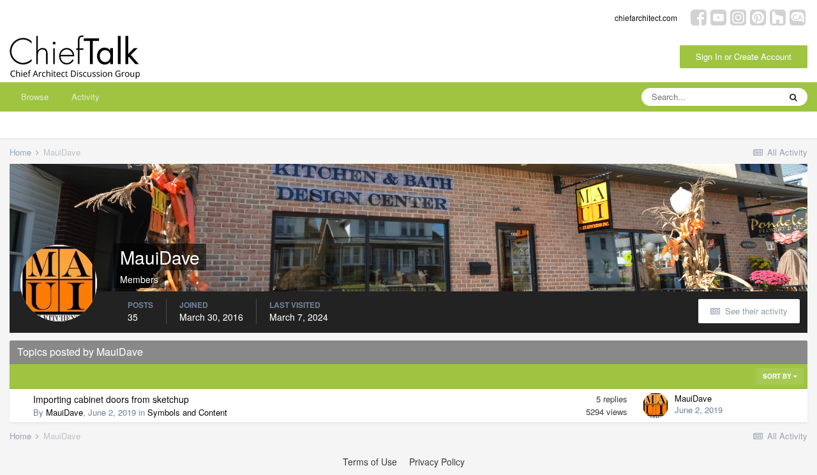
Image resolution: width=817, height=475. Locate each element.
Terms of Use (370, 461)
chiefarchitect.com (646, 17)
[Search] (793, 97)
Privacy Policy (437, 461)
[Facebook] (699, 16)
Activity (85, 97)
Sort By (778, 376)
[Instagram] (738, 16)
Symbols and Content (187, 412)
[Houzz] (778, 16)
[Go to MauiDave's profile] (655, 405)
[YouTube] (718, 16)
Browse (35, 97)
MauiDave (64, 412)
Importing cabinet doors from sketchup (111, 399)
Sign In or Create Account (743, 56)
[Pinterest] (758, 16)
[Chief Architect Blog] (798, 16)
